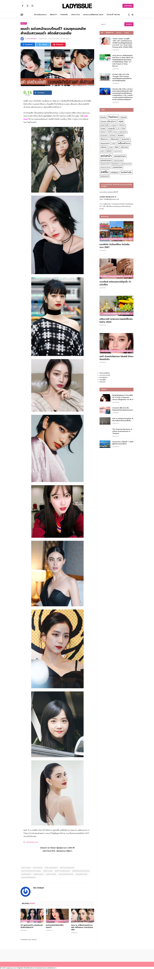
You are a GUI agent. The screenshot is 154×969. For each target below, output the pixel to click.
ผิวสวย (115, 132)
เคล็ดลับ (103, 147)
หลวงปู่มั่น (103, 380)
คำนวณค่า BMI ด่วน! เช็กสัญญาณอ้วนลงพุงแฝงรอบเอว (122, 409)
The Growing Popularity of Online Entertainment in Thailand (122, 431)
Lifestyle (75, 15)
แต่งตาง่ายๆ (118, 151)
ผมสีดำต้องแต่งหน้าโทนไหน (80, 871)
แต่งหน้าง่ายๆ (120, 156)
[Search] (132, 14)
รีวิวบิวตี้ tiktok (113, 15)
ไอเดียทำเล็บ (126, 172)
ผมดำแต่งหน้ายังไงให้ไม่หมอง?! (54, 926)
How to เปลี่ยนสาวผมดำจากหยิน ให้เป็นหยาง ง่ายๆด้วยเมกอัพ (82, 927)
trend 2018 (104, 125)
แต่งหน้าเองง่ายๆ (126, 164)
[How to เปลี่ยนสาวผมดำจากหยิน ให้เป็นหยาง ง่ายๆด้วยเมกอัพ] (82, 915)
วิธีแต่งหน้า (115, 139)
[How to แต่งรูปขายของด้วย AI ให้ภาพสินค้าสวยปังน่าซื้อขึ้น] (105, 421)
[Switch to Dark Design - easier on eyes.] (129, 15)
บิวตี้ (109, 132)
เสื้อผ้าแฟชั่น (124, 147)
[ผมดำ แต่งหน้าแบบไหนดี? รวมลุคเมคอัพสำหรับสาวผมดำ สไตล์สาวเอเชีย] (57, 67)
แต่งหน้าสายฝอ (118, 161)
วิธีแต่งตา (104, 139)
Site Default (32, 39)
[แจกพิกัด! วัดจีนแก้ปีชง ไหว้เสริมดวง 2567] (116, 231)
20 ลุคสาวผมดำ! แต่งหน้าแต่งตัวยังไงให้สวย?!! (32, 926)
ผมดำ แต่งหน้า (37, 868)
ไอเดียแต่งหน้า (104, 176)
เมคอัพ (110, 147)
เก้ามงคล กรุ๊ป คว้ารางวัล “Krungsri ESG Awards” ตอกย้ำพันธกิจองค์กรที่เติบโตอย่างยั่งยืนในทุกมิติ (122, 77)
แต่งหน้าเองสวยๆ (105, 168)
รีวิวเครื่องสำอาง (40, 15)
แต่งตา (109, 151)
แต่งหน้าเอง (115, 164)
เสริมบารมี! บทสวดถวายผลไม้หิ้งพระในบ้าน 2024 (116, 320)
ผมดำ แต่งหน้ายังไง (51, 868)
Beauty (53, 15)
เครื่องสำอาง (124, 143)
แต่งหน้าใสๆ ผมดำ (81, 874)
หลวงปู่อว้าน (103, 377)
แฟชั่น (104, 172)
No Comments (54, 39)
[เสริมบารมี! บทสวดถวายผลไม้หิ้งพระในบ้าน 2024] (116, 306)
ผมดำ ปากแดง (26, 868)
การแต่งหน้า (114, 125)
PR (102, 33)
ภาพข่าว (126, 33)
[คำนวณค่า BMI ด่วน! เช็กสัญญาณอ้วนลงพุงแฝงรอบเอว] (105, 410)
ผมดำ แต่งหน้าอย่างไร (67, 868)
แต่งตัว (102, 151)
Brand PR (109, 33)
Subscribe (128, 6)
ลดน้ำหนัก (112, 136)
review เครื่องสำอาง (108, 121)
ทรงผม (103, 128)
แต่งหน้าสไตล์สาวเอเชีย (66, 874)
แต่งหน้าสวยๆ (106, 160)
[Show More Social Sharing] (68, 45)
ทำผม (123, 129)
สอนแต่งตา (126, 139)
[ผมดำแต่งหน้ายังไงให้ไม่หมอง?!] (57, 915)
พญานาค (102, 382)
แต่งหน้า (106, 155)
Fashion (64, 15)
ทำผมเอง (103, 132)
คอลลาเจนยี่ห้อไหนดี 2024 (93, 15)
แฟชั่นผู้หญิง (114, 172)
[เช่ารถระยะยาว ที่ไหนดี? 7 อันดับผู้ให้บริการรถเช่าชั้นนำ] (105, 444)
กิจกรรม (118, 33)
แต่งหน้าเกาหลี (104, 164)
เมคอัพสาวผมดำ (38, 874)
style (121, 121)
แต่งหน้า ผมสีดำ (51, 874)
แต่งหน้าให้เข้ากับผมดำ (28, 877)
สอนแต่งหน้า (105, 143)
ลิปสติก (121, 135)
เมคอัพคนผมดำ (26, 874)
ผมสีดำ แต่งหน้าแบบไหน (62, 871)
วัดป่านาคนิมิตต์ (104, 373)
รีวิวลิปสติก (103, 136)
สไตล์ (113, 144)
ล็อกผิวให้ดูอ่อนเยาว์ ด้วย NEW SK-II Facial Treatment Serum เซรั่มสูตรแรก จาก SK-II (122, 397)
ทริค (118, 129)
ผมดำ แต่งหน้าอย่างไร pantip (31, 871)
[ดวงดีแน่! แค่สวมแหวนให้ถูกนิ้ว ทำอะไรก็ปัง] (116, 268)
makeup (123, 117)
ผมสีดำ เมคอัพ (47, 871)
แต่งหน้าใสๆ (117, 167)
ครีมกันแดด (122, 125)
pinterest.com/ (32, 842)
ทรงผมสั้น (111, 128)
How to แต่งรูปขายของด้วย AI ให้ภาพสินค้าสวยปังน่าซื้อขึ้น (122, 420)
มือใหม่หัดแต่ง (123, 132)
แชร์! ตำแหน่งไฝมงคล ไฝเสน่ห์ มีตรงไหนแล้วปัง (116, 358)
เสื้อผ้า (117, 147)
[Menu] (22, 14)
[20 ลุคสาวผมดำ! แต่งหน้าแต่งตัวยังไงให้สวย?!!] (32, 915)
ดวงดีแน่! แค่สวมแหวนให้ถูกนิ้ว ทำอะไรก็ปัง (115, 283)
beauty (103, 117)
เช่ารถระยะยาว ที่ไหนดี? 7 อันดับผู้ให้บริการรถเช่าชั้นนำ (122, 443)
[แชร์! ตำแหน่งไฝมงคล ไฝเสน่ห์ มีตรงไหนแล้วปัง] (116, 343)
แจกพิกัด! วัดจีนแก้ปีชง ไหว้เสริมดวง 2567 (115, 246)
